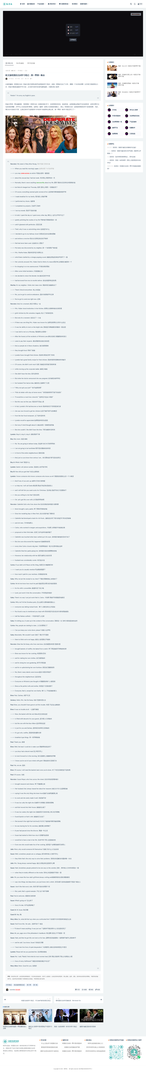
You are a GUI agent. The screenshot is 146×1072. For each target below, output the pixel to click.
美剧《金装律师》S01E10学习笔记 (65, 1026)
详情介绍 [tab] (10, 63)
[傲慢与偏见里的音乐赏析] (91, 1015)
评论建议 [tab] (21, 63)
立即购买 (73, 39)
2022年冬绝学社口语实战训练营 (95, 1051)
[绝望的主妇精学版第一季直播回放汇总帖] (15, 1021)
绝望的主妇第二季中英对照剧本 (72, 1051)
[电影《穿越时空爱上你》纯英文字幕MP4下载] (112, 76)
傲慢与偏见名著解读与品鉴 (127, 147)
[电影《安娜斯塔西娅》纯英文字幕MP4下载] (112, 85)
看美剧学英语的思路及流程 (49, 1047)
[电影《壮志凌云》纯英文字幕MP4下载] (112, 94)
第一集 (35, 985)
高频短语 (32, 4)
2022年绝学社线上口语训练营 (95, 1047)
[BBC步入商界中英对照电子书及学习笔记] (40, 1015)
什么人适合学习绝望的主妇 (49, 1043)
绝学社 (65, 1068)
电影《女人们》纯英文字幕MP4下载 (129, 66)
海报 (91, 989)
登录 (140, 4)
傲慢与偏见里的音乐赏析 (88, 1026)
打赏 (78, 989)
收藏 (85, 989)
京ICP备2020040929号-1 (85, 1068)
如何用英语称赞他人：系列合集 (125, 157)
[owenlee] (6, 79)
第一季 (29, 985)
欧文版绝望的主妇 (19, 985)
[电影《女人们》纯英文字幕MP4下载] (112, 68)
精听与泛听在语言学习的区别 (49, 1051)
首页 (23, 4)
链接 (98, 989)
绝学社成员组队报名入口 (95, 1043)
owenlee (14, 989)
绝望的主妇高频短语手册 (72, 1047)
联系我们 (75, 4)
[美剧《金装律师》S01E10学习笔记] (66, 1015)
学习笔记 (20, 70)
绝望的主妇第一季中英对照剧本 (72, 1043)
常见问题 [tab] (32, 63)
